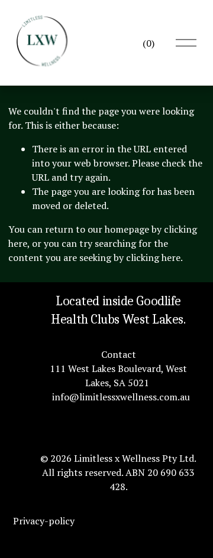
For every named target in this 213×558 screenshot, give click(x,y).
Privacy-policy (44, 520)
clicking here (153, 257)
